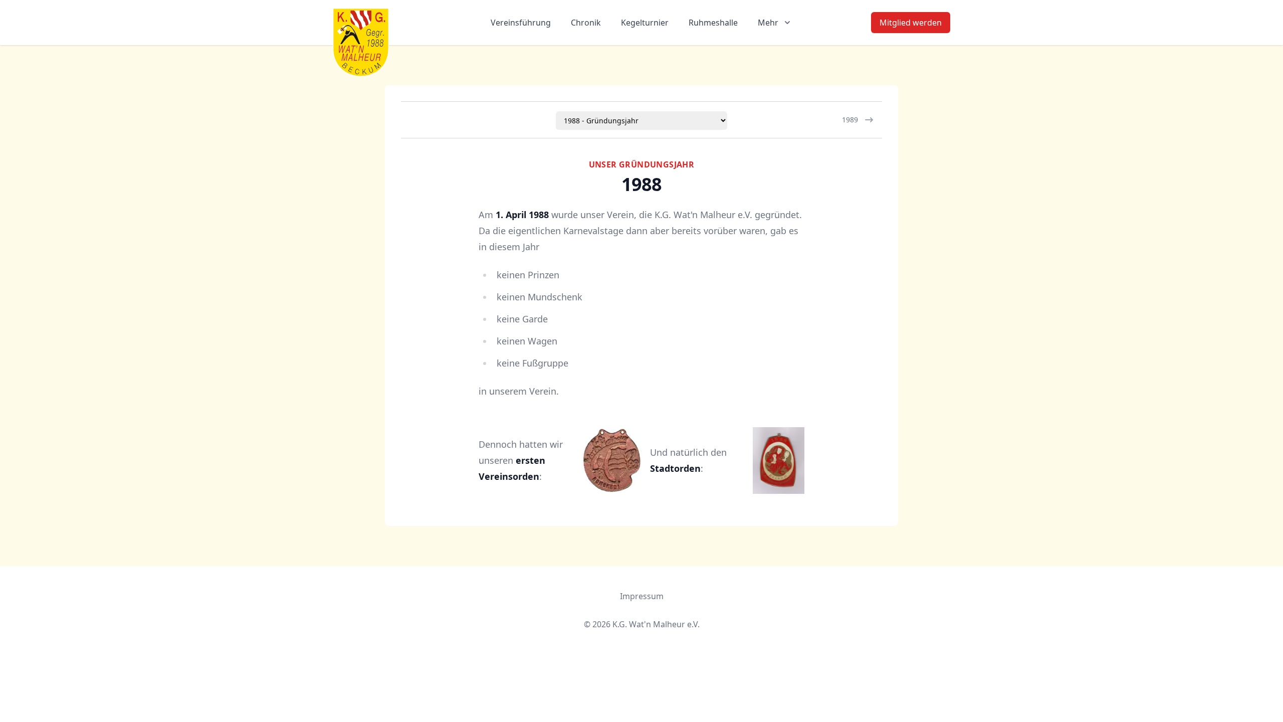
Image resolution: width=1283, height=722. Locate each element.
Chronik (586, 22)
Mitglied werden (911, 22)
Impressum (642, 596)
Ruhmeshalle (713, 22)
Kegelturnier (645, 22)
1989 (850, 119)
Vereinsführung (521, 22)
